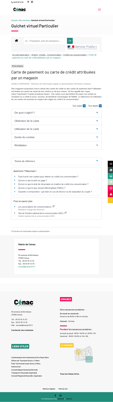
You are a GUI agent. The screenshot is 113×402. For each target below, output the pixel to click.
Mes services (24, 20)
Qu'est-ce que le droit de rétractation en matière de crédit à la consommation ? (53, 184)
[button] (56, 113)
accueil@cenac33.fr (26, 266)
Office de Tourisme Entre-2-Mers (25, 360)
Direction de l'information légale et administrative (31, 231)
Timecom (69, 399)
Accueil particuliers (21, 55)
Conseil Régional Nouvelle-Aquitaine (26, 376)
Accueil (14, 20)
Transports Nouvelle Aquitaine (24, 373)
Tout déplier (93, 106)
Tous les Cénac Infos (69, 374)
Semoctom (16, 366)
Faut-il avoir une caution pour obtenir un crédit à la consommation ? (48, 176)
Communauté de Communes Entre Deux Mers (30, 357)
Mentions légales (49, 389)
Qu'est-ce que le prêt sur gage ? (32, 180)
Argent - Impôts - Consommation (47, 55)
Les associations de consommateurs (35, 207)
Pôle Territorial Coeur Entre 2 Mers (25, 363)
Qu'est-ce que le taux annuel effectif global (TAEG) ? (41, 188)
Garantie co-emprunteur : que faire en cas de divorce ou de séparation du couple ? (55, 192)
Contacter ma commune (22, 330)
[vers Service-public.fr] (82, 47)
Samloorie (60, 399)
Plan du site (63, 389)
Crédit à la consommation (75, 55)
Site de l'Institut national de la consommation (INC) (41, 213)
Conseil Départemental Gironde (24, 370)
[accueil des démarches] (16, 40)
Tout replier (77, 106)
